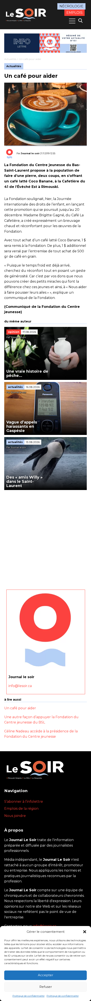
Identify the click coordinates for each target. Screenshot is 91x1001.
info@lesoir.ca (20, 686)
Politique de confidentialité (28, 995)
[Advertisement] (45, 537)
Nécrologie (71, 6)
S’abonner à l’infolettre (23, 802)
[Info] (45, 43)
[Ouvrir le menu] (72, 21)
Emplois (74, 13)
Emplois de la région (21, 809)
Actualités (10, 59)
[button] (85, 932)
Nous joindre (15, 816)
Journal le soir (30, 153)
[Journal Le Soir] (26, 14)
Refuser (45, 987)
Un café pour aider (20, 708)
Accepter (45, 975)
